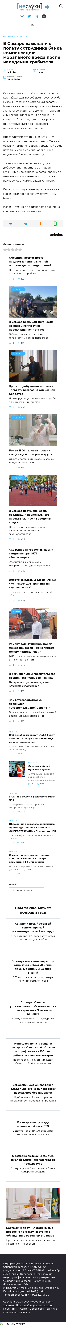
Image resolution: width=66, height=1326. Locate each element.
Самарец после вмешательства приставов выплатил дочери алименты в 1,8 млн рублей (29, 858)
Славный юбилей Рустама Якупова (39, 768)
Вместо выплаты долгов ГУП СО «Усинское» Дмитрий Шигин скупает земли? (32, 583)
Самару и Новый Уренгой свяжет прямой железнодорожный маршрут (33, 927)
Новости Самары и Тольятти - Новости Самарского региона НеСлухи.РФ (28, 1305)
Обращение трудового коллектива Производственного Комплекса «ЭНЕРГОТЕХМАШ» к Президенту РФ (32, 828)
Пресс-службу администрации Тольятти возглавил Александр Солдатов (32, 390)
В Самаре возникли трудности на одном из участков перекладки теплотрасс (31, 325)
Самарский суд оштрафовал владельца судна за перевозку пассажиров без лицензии (33, 1088)
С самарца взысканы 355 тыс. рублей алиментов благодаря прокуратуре (33, 1159)
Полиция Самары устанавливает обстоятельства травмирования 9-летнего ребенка (33, 1008)
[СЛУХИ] (33, 637)
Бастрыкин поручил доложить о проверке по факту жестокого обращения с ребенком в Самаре (30, 1231)
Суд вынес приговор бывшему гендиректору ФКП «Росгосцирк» (31, 553)
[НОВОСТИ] (33, 315)
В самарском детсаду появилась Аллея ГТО (33, 1124)
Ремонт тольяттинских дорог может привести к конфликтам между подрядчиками (31, 647)
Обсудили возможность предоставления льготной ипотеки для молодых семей (30, 261)
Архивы (14, 884)
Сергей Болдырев (31, 1308)
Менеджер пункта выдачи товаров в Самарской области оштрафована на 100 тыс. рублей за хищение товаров (33, 1049)
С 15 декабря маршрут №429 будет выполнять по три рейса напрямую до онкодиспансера (32, 739)
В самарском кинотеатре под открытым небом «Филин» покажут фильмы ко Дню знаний (33, 967)
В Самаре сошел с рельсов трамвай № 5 (32, 798)
